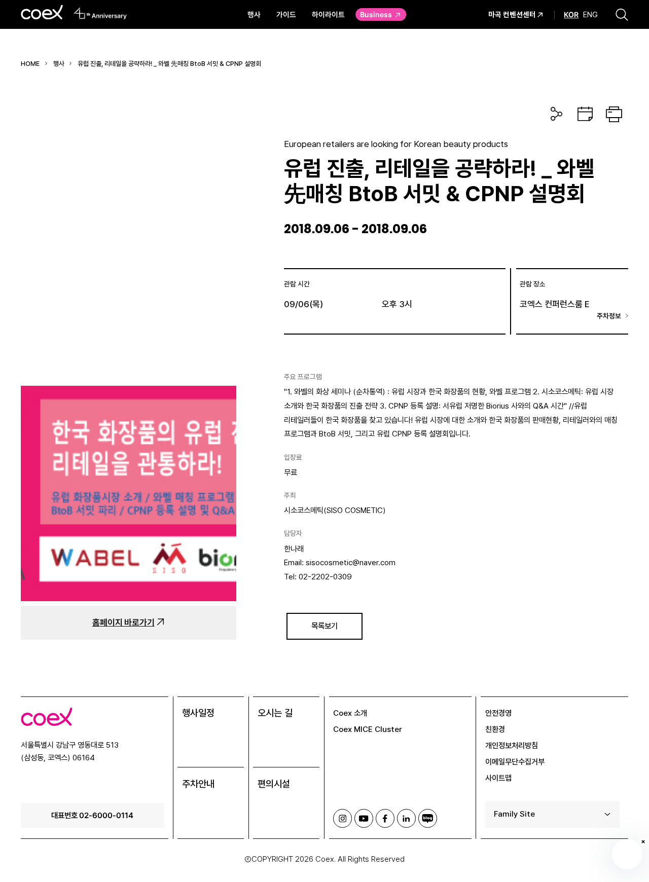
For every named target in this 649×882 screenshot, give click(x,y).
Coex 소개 (350, 713)
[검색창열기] (622, 14)
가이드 (286, 14)
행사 (254, 14)
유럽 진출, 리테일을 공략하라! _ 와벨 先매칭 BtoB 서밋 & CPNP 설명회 (169, 63)
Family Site (514, 814)
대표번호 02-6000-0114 (92, 815)
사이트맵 (498, 778)
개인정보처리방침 (511, 745)
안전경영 (498, 713)
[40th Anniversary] (100, 13)
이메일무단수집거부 (515, 761)
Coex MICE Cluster (367, 729)
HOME (30, 63)
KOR (571, 14)
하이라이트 (328, 14)
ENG (590, 14)
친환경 (495, 729)
